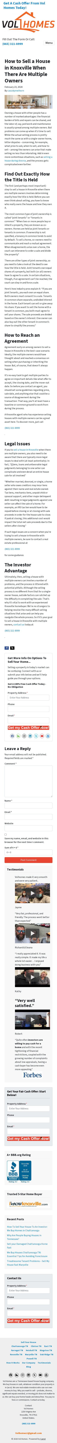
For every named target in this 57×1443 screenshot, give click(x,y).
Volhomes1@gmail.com (28, 1433)
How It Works (13, 1362)
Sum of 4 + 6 (11, 847)
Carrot (43, 1438)
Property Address (18, 693)
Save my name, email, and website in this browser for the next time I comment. (26, 840)
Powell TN (32, 1358)
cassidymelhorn (16, 90)
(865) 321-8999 (12, 428)
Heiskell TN (31, 1350)
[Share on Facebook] (7, 648)
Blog (28, 1366)
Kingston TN (46, 1350)
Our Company (28, 1362)
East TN (48, 1346)
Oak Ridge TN (46, 1354)
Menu (49, 43)
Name (8, 800)
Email (11, 715)
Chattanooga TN (19, 1346)
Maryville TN (31, 1354)
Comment (11, 763)
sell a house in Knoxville (26, 449)
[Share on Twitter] (12, 648)
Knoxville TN (16, 1354)
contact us (18, 624)
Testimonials (44, 1362)
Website (9, 823)
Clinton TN (36, 1346)
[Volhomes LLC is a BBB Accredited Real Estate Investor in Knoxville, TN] (19, 1171)
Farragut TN (17, 1350)
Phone (11, 704)
